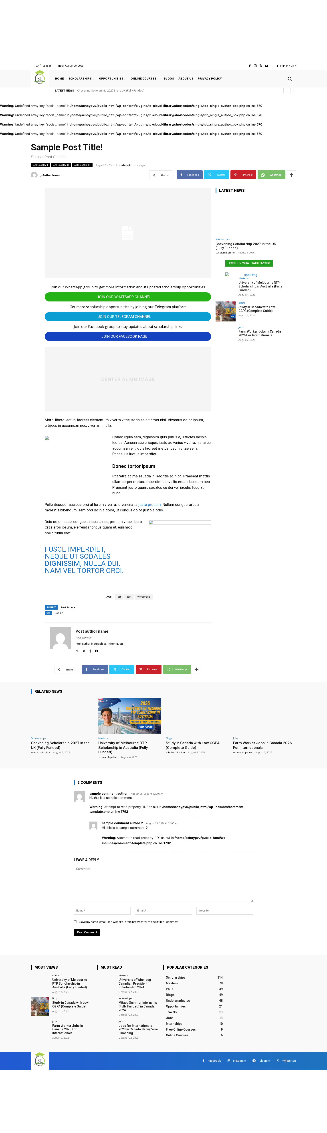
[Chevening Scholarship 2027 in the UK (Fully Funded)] (249, 216)
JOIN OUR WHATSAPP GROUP (249, 263)
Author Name (51, 175)
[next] (293, 90)
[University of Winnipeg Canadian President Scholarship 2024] (106, 983)
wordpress (143, 596)
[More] (291, 174)
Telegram (264, 1060)
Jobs (240, 327)
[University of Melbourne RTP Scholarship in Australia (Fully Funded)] (226, 287)
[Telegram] (254, 1061)
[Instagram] (255, 66)
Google (58, 613)
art (119, 596)
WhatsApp (289, 1060)
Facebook (214, 1060)
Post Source (68, 607)
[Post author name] (60, 640)
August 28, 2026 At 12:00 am (147, 794)
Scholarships (223, 239)
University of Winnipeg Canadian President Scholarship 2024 (135, 983)
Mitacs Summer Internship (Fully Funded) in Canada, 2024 (138, 1006)
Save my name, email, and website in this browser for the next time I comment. (129, 922)
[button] (289, 78)
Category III (82, 164)
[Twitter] (261, 66)
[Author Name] (35, 175)
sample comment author (108, 794)
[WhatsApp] (278, 1061)
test (129, 596)
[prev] (286, 90)
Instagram (239, 1060)
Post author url (84, 637)
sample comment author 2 (122, 823)
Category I (40, 164)
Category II (61, 164)
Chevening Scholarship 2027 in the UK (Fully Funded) (110, 90)
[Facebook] (249, 66)
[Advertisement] (133, 31)
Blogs (241, 302)
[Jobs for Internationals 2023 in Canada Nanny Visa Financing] (106, 1029)
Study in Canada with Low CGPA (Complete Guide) (256, 309)
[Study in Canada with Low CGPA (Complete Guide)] (226, 311)
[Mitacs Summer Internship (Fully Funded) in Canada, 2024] (106, 1006)
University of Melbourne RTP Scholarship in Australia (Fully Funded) (260, 286)
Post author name (92, 631)
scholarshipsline (225, 252)
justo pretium (149, 504)
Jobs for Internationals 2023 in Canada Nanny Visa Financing (138, 1029)
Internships (125, 998)
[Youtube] (266, 66)
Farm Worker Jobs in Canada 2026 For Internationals (259, 333)
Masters (243, 278)
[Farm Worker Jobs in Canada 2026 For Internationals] (226, 336)
